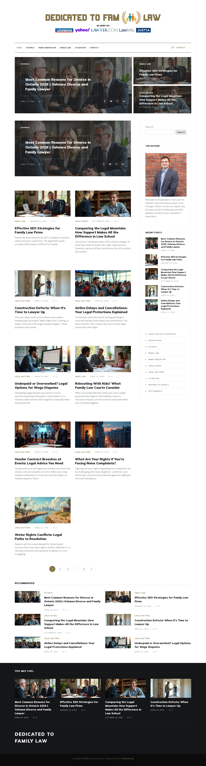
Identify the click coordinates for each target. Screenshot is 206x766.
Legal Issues (146, 93)
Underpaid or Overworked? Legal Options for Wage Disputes (41, 385)
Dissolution (155, 340)
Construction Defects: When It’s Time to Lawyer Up (40, 310)
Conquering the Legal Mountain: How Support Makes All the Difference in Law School (160, 99)
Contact (94, 48)
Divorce (30, 48)
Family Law (65, 48)
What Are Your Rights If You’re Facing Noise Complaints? (99, 461)
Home (19, 48)
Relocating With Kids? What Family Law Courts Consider (98, 385)
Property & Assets (158, 385)
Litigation (80, 48)
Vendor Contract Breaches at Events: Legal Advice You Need (39, 461)
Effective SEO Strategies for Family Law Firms (37, 230)
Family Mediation (47, 48)
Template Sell (127, 758)
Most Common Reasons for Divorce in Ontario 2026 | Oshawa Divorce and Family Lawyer (58, 84)
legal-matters (22, 301)
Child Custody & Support (162, 334)
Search (149, 126)
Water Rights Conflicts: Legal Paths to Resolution (38, 537)
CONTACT (180, 47)
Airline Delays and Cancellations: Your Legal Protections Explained (101, 310)
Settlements (155, 391)
